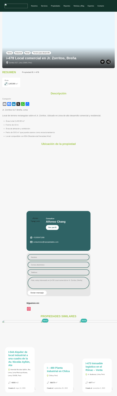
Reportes (67, 6)
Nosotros (34, 6)
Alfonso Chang (56, 221)
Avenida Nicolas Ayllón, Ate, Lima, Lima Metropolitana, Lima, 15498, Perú (19, 372)
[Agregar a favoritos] (102, 62)
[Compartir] (108, 62)
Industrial (18, 53)
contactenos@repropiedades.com (45, 242)
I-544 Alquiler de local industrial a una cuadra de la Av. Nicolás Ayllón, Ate (19, 359)
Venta (9, 53)
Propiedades (55, 6)
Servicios (44, 6)
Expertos (91, 6)
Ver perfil (52, 227)
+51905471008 (38, 237)
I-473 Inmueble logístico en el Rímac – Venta (94, 366)
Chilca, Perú (53, 375)
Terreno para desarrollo (41, 53)
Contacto (100, 6)
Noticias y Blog (79, 6)
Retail (27, 53)
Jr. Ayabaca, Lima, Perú (96, 374)
